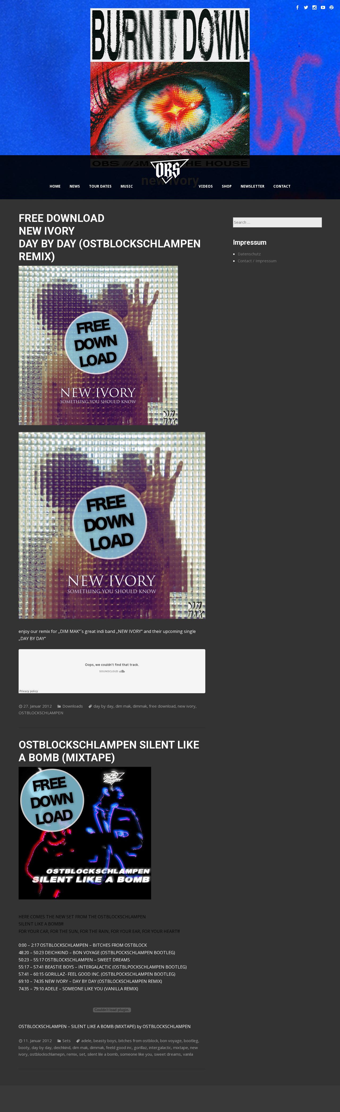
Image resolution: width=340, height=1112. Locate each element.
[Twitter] (306, 7)
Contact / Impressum (257, 260)
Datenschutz (249, 253)
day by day (103, 706)
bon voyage (171, 1040)
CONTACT (282, 186)
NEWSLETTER (252, 186)
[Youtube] (323, 7)
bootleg (191, 1040)
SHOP (227, 186)
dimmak (140, 706)
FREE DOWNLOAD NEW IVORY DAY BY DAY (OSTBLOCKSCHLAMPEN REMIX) (110, 237)
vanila (188, 1054)
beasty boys (105, 1040)
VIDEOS (206, 186)
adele (86, 1040)
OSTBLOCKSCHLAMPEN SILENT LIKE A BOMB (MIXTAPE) (109, 751)
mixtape (180, 1047)
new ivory (187, 706)
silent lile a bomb (102, 1054)
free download (162, 706)
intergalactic (160, 1047)
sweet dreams (167, 1054)
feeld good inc (119, 1047)
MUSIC (127, 186)
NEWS (75, 186)
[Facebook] (297, 7)
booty (24, 1047)
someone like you (136, 1054)
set (82, 1054)
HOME (55, 186)
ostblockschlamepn (47, 1054)
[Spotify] (331, 7)
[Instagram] (314, 7)
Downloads (72, 706)
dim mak (123, 706)
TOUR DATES (100, 186)
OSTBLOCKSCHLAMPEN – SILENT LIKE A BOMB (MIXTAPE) (77, 1026)
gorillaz (140, 1047)
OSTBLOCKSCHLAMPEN (41, 712)
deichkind (62, 1047)
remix (72, 1054)
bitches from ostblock (138, 1040)
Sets (66, 1040)
